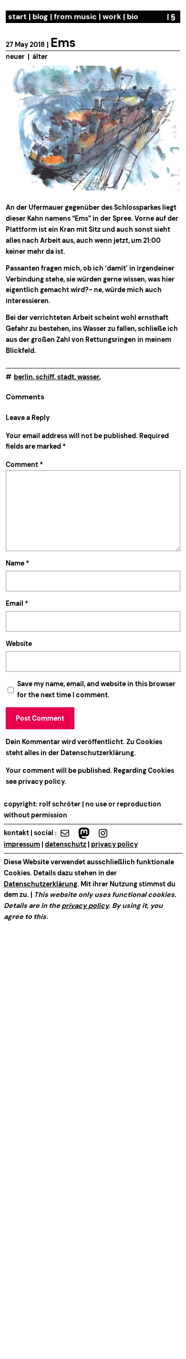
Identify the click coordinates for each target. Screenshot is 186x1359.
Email (17, 603)
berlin (23, 377)
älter (40, 56)
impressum (22, 844)
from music (75, 16)
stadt (65, 377)
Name (17, 563)
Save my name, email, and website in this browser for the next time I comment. (96, 689)
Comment (24, 464)
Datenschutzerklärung (97, 752)
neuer (15, 56)
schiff (45, 377)
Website (19, 643)
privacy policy (40, 781)
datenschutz (65, 844)
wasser (88, 377)
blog (40, 16)
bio (132, 16)
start (17, 16)
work (112, 16)
